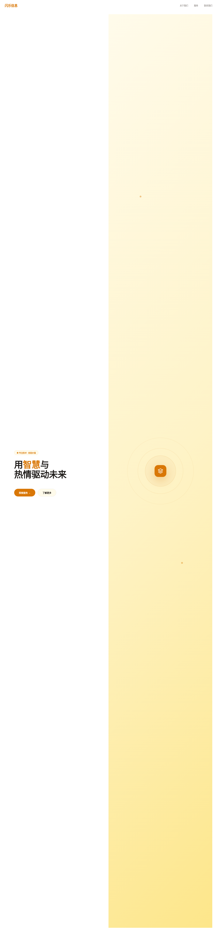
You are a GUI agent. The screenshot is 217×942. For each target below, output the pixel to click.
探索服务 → (25, 492)
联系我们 (208, 5)
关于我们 (184, 5)
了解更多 (47, 492)
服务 (196, 5)
